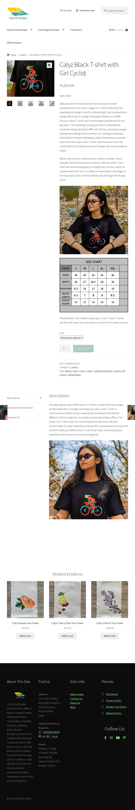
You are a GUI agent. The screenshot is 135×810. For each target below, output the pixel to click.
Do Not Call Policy (116, 706)
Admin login (77, 694)
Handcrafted (74, 374)
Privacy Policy (114, 700)
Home (13, 54)
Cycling (117, 370)
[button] (49, 65)
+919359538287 (51, 732)
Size (62, 333)
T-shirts (22, 54)
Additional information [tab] (20, 407)
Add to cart (83, 348)
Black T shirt (71, 370)
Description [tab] (13, 398)
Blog (73, 707)
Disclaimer (112, 694)
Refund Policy (114, 713)
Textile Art (76, 29)
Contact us (76, 698)
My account (66, 10)
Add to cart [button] (25, 635)
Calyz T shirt (85, 370)
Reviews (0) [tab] (13, 417)
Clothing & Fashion (49, 29)
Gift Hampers (14, 42)
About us (75, 702)
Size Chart (65, 95)
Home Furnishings (17, 29)
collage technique (103, 370)
